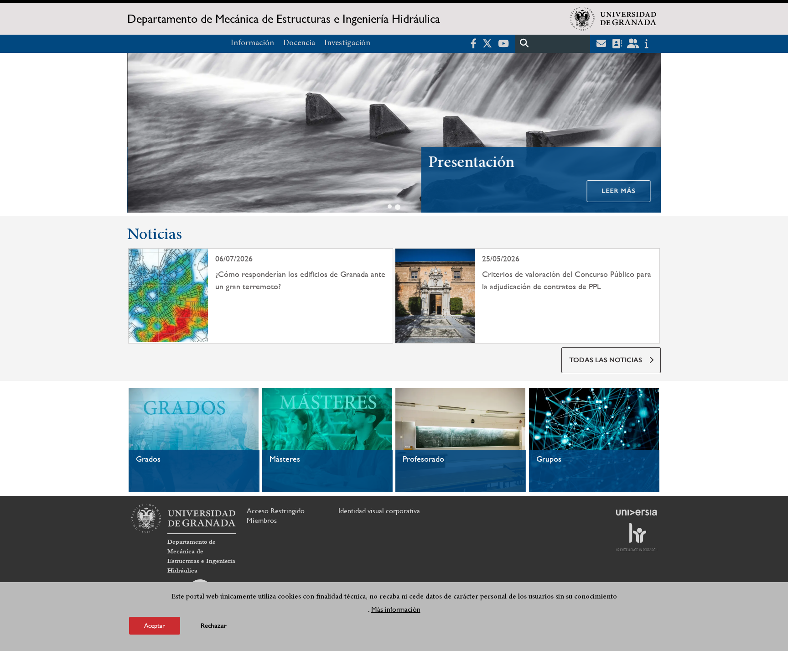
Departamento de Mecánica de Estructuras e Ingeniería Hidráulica (283, 19)
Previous (138, 134)
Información (252, 43)
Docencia (299, 43)
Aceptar (154, 625)
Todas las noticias (605, 360)
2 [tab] (397, 207)
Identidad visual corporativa (379, 510)
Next (650, 134)
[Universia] (636, 512)
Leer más (618, 191)
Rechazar (214, 626)
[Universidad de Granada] (613, 18)
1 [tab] (390, 206)
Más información (395, 609)
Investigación (347, 43)
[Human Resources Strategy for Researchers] (636, 537)
